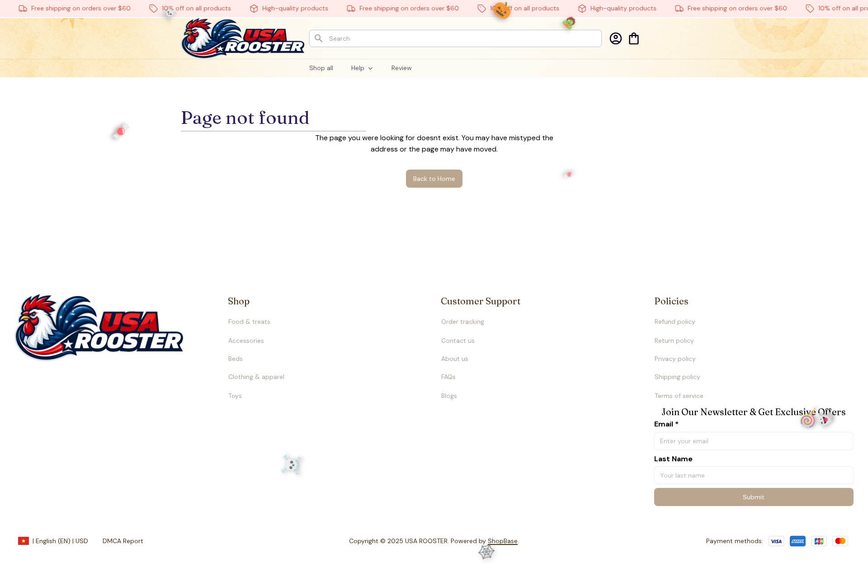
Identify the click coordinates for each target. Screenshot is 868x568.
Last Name (673, 459)
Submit (753, 497)
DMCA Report (123, 541)
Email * (666, 424)
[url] (485, 541)
